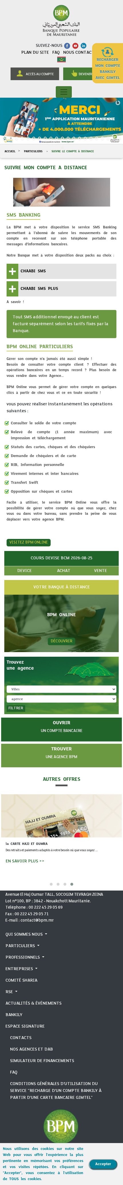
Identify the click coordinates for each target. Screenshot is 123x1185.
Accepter (103, 1164)
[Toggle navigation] (64, 92)
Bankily (13, 1015)
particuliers (32, 151)
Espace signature (25, 1026)
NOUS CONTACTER (81, 52)
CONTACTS (20, 1038)
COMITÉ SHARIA (21, 980)
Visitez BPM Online (28, 542)
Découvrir (61, 641)
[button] (51, 884)
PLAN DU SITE (35, 52)
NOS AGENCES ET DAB (31, 1049)
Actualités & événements (33, 1003)
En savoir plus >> (25, 861)
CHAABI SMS (33, 271)
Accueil (10, 151)
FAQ (56, 52)
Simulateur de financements (42, 1061)
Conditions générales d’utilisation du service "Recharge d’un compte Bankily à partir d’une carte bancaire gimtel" (56, 1091)
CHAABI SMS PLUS (39, 288)
